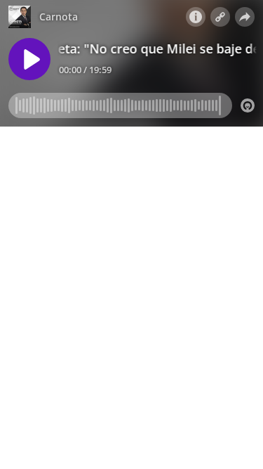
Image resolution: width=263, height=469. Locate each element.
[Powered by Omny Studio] (248, 105)
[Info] (195, 17)
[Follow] (220, 17)
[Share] (245, 17)
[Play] (29, 59)
